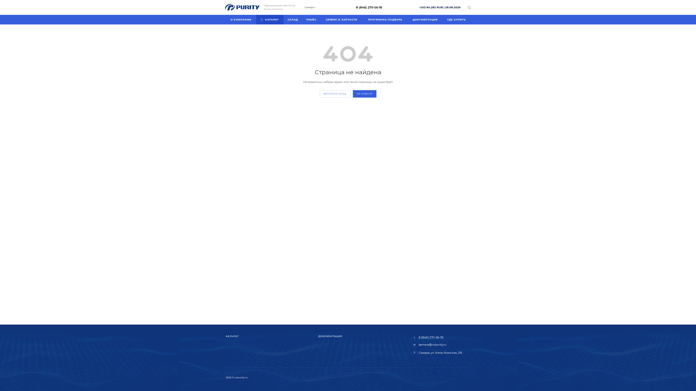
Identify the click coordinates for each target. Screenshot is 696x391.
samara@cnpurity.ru (432, 344)
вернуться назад (335, 94)
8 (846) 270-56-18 (369, 7)
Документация (330, 336)
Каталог (232, 336)
